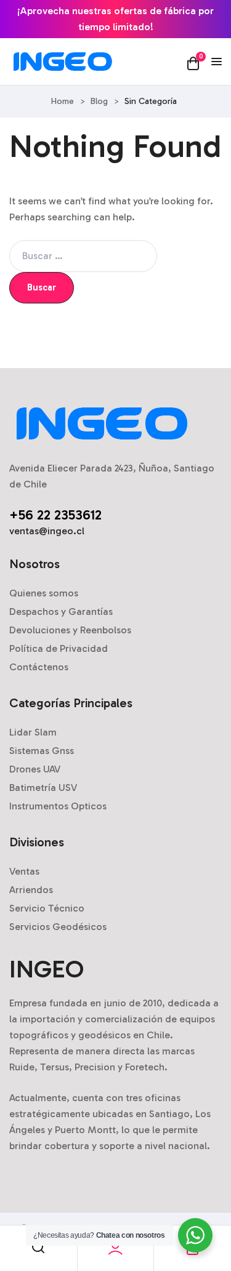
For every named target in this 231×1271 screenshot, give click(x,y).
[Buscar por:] (83, 256)
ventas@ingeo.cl (46, 531)
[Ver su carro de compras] (193, 63)
